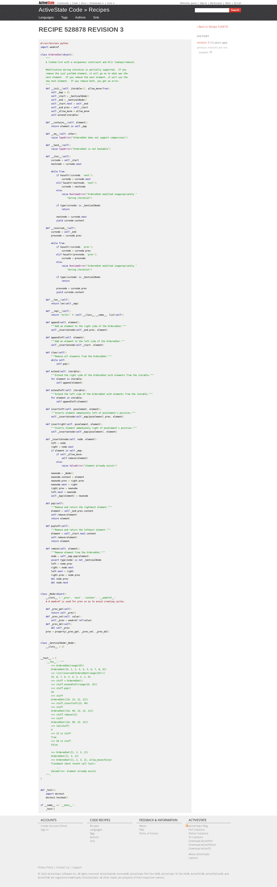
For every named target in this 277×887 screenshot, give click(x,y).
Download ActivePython (202, 844)
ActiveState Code (61, 10)
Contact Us (62, 867)
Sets (96, 17)
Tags (64, 17)
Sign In (203, 3)
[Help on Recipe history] (210, 52)
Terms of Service (148, 833)
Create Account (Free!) (54, 826)
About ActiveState (199, 854)
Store (228, 3)
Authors (80, 17)
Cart (239, 3)
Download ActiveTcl (200, 848)
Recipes (99, 10)
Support (77, 867)
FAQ (141, 829)
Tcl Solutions (196, 837)
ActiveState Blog (198, 826)
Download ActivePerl (201, 841)
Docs (83, 3)
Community (63, 3)
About (142, 826)
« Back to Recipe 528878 (212, 26)
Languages (46, 17)
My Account (216, 3)
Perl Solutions (197, 829)
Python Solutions (198, 833)
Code (75, 3)
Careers (193, 858)
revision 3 (203, 42)
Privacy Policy (45, 867)
